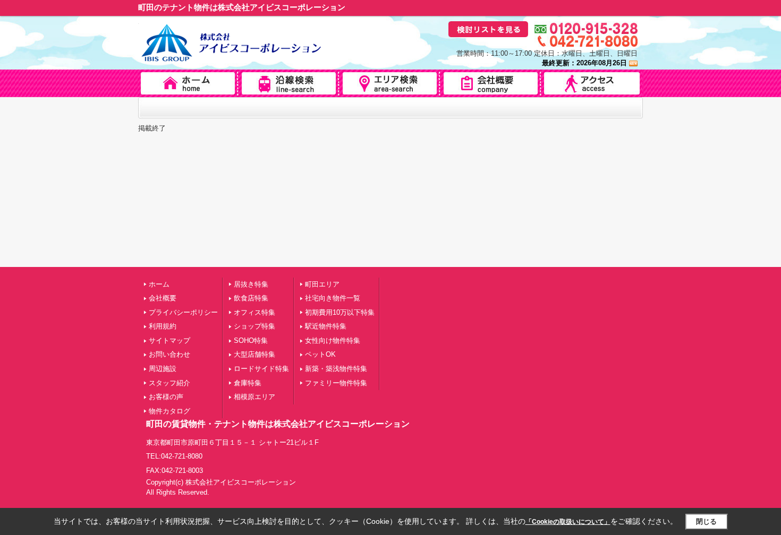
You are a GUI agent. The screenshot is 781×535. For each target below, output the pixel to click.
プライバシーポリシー (183, 312)
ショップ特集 (254, 326)
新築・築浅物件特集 (336, 369)
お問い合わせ (169, 354)
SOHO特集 (251, 340)
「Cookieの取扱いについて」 (567, 521)
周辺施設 (162, 369)
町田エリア (322, 284)
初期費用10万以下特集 (340, 312)
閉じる (706, 521)
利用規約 (162, 326)
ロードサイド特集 (261, 369)
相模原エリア (254, 397)
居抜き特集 (251, 284)
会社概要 (162, 298)
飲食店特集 (251, 298)
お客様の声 (166, 397)
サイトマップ (169, 340)
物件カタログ (169, 411)
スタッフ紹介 (169, 383)
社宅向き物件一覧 (332, 298)
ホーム (159, 284)
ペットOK (320, 354)
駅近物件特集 (325, 326)
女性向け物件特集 (332, 340)
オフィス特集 (254, 312)
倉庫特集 (247, 383)
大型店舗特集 (254, 354)
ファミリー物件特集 (336, 383)
